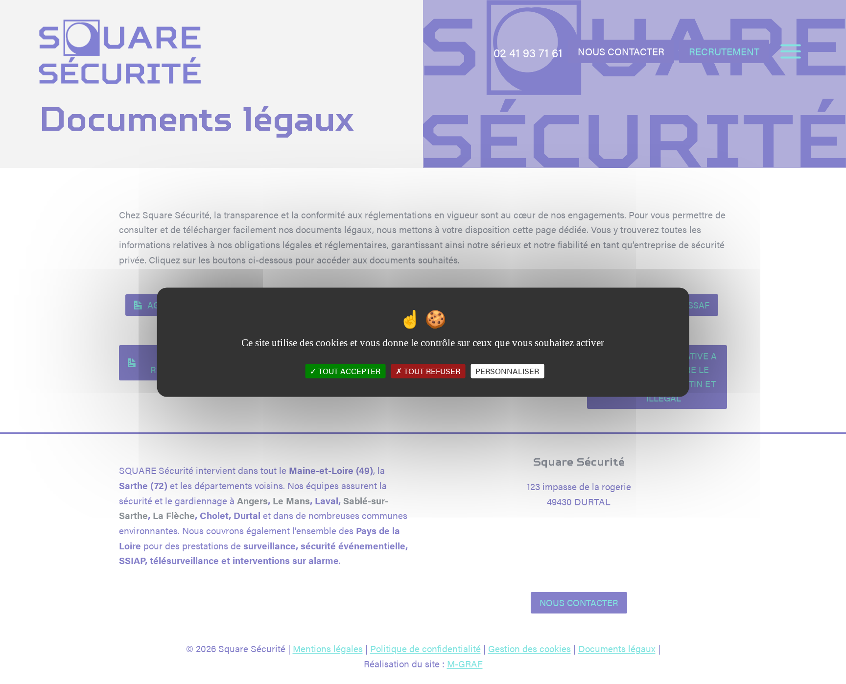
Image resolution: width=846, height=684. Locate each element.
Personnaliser (507, 371)
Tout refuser (431, 371)
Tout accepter (348, 371)
